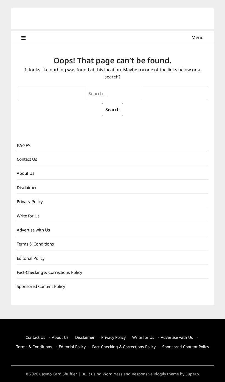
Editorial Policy (31, 258)
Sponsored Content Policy (41, 286)
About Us (25, 173)
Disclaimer (27, 187)
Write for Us (28, 216)
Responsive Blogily (149, 373)
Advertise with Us (33, 230)
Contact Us (27, 159)
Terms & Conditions (35, 244)
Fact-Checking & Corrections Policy (49, 272)
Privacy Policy (30, 201)
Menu (198, 37)
